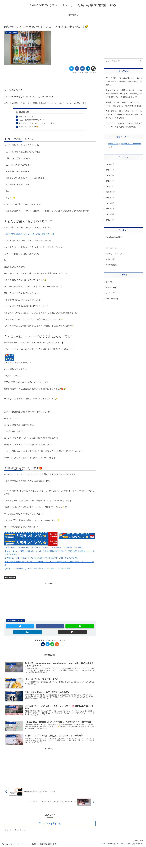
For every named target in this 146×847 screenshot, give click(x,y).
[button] (141, 61)
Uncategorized (11, 577)
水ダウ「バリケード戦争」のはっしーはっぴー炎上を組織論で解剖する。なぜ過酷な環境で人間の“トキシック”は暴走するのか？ (124, 93)
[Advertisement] (50, 80)
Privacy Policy (138, 840)
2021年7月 (110, 198)
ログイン (109, 282)
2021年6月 (110, 203)
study (108, 243)
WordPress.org (112, 299)
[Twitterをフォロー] (48, 644)
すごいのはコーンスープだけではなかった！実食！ (37, 123)
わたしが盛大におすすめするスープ (31, 120)
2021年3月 (110, 220)
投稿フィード (111, 287)
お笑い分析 (110, 259)
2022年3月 (110, 186)
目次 (21, 112)
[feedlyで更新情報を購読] (52, 644)
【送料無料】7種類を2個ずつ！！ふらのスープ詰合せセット (30, 234)
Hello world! (113, 144)
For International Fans (114, 237)
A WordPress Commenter (131, 144)
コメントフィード (113, 293)
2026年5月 (110, 175)
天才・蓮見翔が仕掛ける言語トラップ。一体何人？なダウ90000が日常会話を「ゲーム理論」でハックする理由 (124, 114)
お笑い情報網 (111, 265)
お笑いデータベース (114, 254)
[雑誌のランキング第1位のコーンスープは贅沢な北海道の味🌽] (82, 68)
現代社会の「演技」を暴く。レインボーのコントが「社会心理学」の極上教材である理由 (41, 558)
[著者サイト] (43, 644)
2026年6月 (110, 170)
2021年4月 (110, 214)
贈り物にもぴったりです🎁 (28, 127)
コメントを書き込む (51, 823)
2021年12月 (110, 192)
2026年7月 (110, 164)
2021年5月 (110, 209)
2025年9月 (110, 181)
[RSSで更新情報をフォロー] (57, 644)
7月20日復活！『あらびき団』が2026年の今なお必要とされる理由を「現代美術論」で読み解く (44, 547)
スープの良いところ (26, 116)
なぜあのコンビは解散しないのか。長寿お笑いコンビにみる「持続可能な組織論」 (38, 568)
